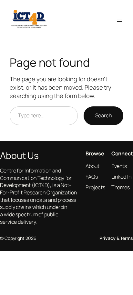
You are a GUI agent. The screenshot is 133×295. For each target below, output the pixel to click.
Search (103, 115)
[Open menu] (119, 20)
